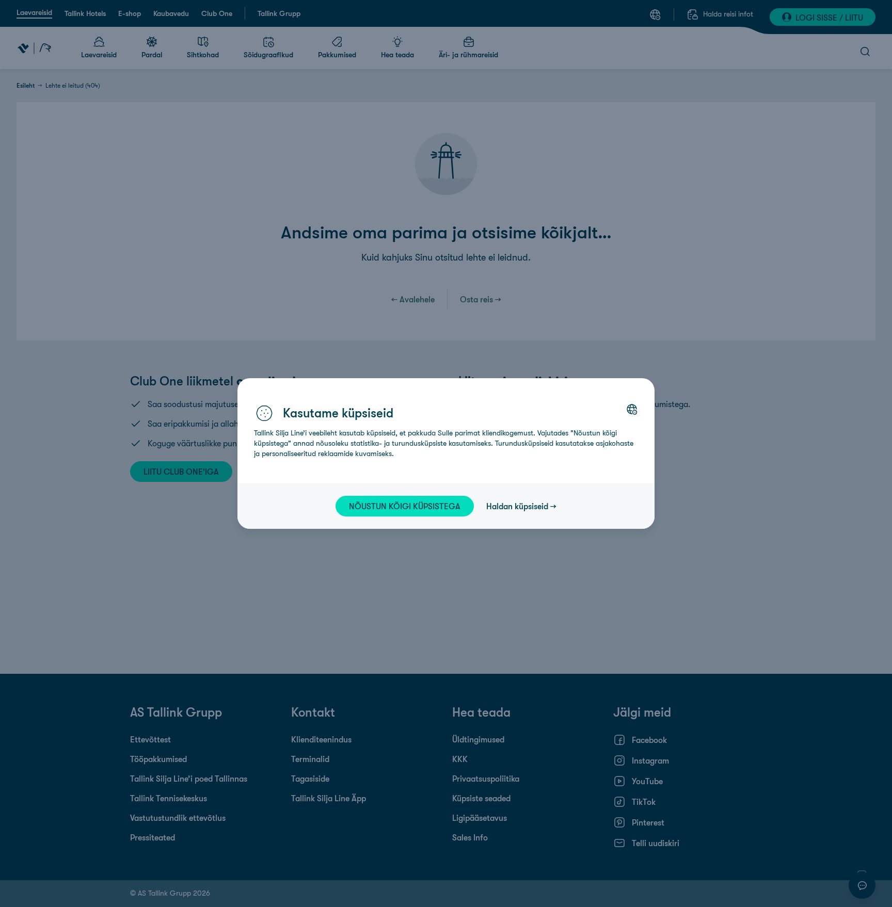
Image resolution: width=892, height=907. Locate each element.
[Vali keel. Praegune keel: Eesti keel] (632, 409)
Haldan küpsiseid (517, 506)
